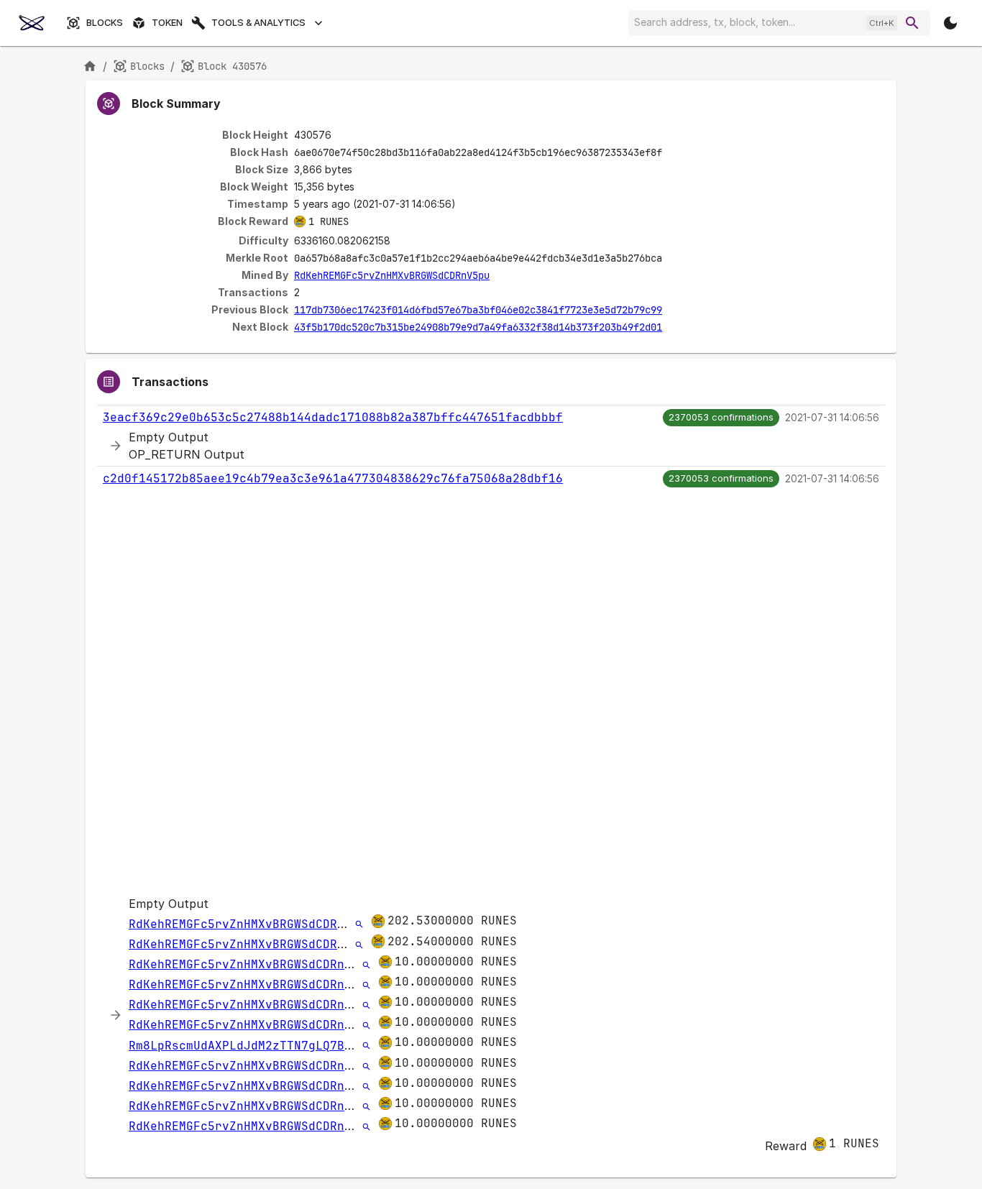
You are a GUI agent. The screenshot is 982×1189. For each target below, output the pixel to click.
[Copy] (671, 153)
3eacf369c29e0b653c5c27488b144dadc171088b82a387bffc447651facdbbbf (333, 417)
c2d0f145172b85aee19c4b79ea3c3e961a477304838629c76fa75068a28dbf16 (333, 478)
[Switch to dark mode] (950, 23)
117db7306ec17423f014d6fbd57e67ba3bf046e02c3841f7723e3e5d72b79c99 (478, 309)
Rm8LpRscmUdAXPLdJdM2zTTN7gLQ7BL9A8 (251, 1045)
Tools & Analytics (258, 22)
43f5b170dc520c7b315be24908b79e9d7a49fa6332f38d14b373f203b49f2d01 (478, 327)
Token (167, 22)
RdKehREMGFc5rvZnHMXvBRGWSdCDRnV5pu (392, 275)
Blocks (104, 22)
